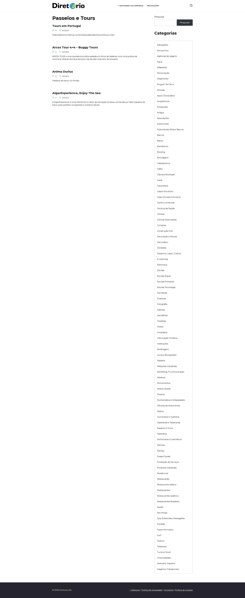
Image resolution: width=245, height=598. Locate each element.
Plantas (160, 451)
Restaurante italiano (166, 484)
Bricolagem (163, 157)
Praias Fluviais (163, 456)
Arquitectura (163, 101)
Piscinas (161, 445)
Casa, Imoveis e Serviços (169, 197)
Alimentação (163, 73)
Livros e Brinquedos (166, 355)
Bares (160, 140)
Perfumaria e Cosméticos (169, 439)
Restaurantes (163, 490)
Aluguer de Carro (165, 84)
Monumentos (163, 383)
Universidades (164, 558)
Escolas (160, 270)
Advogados (162, 45)
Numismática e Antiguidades (171, 400)
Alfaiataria (162, 67)
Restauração (163, 479)
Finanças (161, 298)
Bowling (161, 152)
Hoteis (160, 326)
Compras (161, 225)
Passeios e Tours (165, 428)
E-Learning (162, 259)
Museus (161, 394)
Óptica (160, 411)
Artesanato (162, 107)
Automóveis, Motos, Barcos (170, 129)
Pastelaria (162, 434)
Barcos (160, 135)
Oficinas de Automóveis (168, 405)
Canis (159, 180)
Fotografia (162, 304)
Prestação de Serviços (168, 462)
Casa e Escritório (165, 191)
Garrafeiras (162, 315)
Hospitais (161, 321)
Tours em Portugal (66, 26)
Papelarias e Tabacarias (168, 422)
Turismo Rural (164, 552)
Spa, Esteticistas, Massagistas (171, 518)
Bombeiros (162, 146)
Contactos (168, 590)
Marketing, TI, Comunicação (170, 372)
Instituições (162, 343)
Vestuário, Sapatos (166, 563)
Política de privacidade (152, 590)
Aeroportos (162, 50)
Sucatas (161, 524)
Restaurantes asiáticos (168, 496)
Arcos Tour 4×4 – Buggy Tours (75, 47)
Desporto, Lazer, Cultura (169, 253)
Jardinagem (163, 349)
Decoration (162, 242)
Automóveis (163, 124)
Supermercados (165, 529)
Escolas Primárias (165, 281)
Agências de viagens (167, 56)
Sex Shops (162, 512)
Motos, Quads (163, 388)
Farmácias (162, 293)
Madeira (161, 360)
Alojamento (162, 78)
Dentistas (161, 248)
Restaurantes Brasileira (168, 501)
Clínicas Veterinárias (166, 219)
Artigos (160, 112)
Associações (163, 118)
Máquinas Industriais (167, 366)
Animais (161, 90)
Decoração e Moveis (167, 236)
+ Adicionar (135, 590)
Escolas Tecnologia (166, 287)
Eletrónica (162, 264)
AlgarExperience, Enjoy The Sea (76, 93)
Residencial (162, 473)
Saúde (160, 507)
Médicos (161, 377)
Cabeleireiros (163, 163)
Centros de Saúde (166, 208)
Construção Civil (165, 231)
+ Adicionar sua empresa (130, 6)
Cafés (159, 169)
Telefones (162, 546)
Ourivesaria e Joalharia (168, 417)
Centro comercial (165, 202)
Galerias (161, 310)
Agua (159, 62)
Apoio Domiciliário (166, 95)
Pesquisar (159, 17)
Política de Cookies (184, 590)
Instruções (153, 6)
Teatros (160, 541)
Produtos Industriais (166, 467)
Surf (159, 535)
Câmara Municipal (166, 174)
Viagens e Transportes (168, 569)
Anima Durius (62, 71)
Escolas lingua (164, 276)
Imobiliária (162, 332)
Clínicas (160, 214)
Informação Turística (167, 338)
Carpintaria (162, 186)
